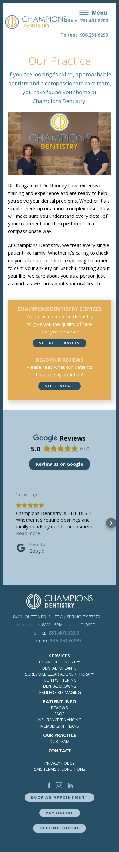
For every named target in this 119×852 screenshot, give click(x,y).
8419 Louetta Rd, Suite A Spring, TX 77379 (56, 617)
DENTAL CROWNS (59, 686)
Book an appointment (59, 797)
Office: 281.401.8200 (86, 20)
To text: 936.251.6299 (84, 35)
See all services (59, 342)
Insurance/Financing (59, 720)
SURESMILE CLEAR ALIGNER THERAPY (59, 674)
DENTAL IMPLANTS (59, 668)
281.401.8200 (63, 632)
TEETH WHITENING (59, 680)
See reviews (59, 385)
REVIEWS (59, 708)
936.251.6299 (65, 640)
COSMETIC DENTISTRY (59, 662)
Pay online (60, 812)
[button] (8, 523)
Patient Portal (59, 828)
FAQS (60, 714)
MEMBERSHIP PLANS (59, 726)
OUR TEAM (59, 741)
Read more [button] (28, 533)
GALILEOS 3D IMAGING (59, 692)
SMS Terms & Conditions (59, 769)
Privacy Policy (59, 763)
